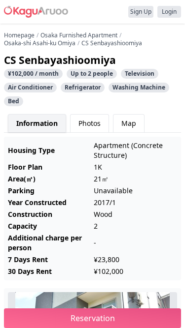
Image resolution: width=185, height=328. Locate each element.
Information (37, 123)
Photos (89, 123)
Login (169, 11)
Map (128, 123)
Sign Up (140, 11)
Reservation (93, 318)
